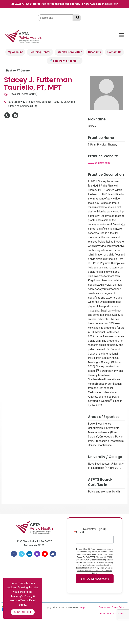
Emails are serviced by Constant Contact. (95, 569)
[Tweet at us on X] (22, 554)
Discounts (94, 52)
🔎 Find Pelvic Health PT (64, 60)
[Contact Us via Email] (53, 554)
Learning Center (40, 52)
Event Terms (105, 613)
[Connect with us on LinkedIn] (29, 554)
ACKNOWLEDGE (23, 612)
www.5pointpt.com (99, 162)
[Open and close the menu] (84, 35)
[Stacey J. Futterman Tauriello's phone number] (7, 115)
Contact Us (114, 52)
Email (80, 532)
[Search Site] (77, 17)
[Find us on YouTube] (45, 554)
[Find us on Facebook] (14, 554)
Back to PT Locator (18, 70)
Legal (82, 607)
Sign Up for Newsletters (95, 578)
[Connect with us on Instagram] (37, 554)
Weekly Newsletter (69, 52)
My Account (15, 52)
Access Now (110, 3)
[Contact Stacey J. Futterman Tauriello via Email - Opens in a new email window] (15, 115)
